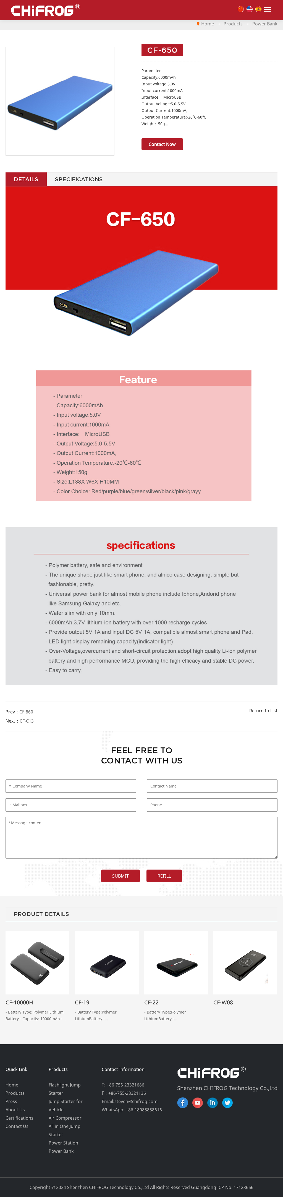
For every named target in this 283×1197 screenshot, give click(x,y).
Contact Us (17, 1126)
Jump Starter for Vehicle (66, 1105)
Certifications (19, 1118)
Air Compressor (65, 1118)
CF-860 (26, 712)
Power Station (63, 1143)
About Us (15, 1110)
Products (233, 24)
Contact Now (162, 144)
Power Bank (264, 24)
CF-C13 (27, 721)
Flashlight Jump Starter (65, 1089)
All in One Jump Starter (64, 1130)
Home (207, 24)
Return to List (263, 711)
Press (11, 1101)
